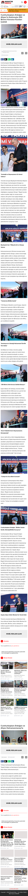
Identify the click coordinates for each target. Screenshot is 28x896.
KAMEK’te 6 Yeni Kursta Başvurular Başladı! (20, 708)
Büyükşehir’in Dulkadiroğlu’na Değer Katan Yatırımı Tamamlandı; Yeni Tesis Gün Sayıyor (20, 879)
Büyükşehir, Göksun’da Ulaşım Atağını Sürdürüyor (20, 672)
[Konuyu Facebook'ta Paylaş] (2, 59)
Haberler (5, 51)
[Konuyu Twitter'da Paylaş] (5, 59)
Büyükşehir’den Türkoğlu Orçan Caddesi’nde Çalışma (6, 690)
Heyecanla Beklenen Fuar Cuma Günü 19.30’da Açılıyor (19, 860)
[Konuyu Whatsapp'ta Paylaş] (9, 59)
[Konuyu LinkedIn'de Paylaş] (12, 59)
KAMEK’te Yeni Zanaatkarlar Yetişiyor (6, 859)
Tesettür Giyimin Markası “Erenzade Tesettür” (6, 672)
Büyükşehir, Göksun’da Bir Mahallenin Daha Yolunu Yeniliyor (17, 10)
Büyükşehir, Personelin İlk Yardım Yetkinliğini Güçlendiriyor (20, 690)
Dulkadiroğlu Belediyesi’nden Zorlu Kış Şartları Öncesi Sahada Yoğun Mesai (20, 842)
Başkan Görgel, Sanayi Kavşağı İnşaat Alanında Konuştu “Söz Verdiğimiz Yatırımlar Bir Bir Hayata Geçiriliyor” (7, 843)
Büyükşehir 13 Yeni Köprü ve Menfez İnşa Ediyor (6, 709)
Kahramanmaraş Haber (12, 51)
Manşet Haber (6, 52)
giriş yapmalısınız (15, 645)
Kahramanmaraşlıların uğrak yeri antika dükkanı (7, 878)
